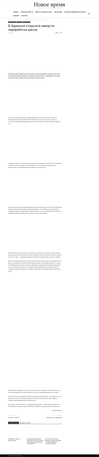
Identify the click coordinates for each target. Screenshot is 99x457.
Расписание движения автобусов (75, 12)
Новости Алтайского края (43, 12)
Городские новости (26, 12)
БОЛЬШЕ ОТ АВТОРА (25, 423)
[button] (89, 14)
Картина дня (58, 12)
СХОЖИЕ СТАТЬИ (13, 423)
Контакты (24, 15)
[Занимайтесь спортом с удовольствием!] (16, 432)
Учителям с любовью (14, 417)
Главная (15, 12)
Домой (9, 20)
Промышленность (26, 22)
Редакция (16, 15)
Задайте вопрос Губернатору (54, 417)
